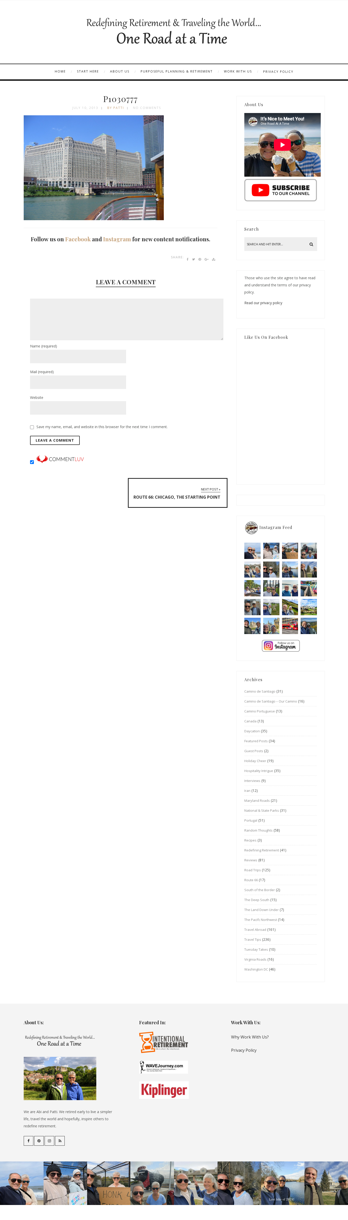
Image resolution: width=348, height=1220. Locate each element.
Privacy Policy (278, 71)
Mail (42, 371)
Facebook (78, 239)
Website (36, 397)
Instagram (117, 239)
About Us (119, 71)
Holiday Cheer (255, 761)
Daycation (252, 731)
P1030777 (120, 98)
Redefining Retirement (261, 850)
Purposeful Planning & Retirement (177, 71)
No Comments (147, 108)
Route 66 (251, 880)
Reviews (250, 860)
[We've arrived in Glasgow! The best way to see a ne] (290, 626)
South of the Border (259, 890)
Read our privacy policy (263, 302)
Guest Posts (253, 751)
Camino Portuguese (259, 711)
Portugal (250, 820)
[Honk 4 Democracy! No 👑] (290, 551)
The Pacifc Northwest (260, 919)
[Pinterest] (39, 1141)
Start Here (88, 71)
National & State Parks (261, 810)
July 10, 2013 (85, 108)
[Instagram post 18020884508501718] (309, 607)
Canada (250, 721)
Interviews (252, 780)
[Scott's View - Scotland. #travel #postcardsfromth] (309, 626)
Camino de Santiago (259, 691)
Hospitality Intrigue (258, 770)
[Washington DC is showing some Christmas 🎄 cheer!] (309, 570)
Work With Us (238, 71)
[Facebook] (28, 1141)
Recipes (250, 840)
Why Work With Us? (250, 1037)
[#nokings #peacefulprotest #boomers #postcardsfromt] (271, 551)
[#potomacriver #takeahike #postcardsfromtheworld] (290, 570)
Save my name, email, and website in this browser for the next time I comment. (102, 426)
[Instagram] (49, 1141)
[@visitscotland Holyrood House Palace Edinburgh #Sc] (252, 626)
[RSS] (60, 1141)
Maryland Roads (257, 800)
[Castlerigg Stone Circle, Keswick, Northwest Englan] (271, 607)
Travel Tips (252, 939)
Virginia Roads (255, 959)
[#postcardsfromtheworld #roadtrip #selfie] (309, 551)
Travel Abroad (255, 929)
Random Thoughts (258, 830)
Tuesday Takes (256, 949)
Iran (247, 790)
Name (43, 346)
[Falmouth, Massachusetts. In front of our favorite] (252, 570)
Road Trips (252, 870)
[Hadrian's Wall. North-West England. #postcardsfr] (290, 607)
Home (60, 71)
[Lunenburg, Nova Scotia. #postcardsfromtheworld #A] (309, 588)
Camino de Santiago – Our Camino (270, 701)
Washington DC (256, 969)
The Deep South (256, 900)
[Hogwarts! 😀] (271, 626)
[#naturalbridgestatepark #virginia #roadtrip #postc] (271, 570)
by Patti (115, 108)
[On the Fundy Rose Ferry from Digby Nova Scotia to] (290, 588)
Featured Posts (256, 741)
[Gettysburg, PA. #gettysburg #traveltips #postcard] (252, 588)
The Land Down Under (261, 909)
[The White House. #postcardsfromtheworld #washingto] (271, 588)
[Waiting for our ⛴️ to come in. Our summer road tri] (252, 607)
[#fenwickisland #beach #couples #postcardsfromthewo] (252, 551)
